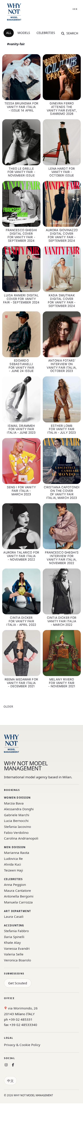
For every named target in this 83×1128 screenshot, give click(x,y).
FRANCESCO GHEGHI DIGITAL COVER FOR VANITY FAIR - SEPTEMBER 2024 (21, 235)
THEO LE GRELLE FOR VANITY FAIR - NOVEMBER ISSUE (21, 172)
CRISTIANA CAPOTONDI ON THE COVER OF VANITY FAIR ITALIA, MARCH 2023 (61, 492)
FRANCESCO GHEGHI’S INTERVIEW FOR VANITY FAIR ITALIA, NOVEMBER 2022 (62, 558)
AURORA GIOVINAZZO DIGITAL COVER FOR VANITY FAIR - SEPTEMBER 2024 (62, 235)
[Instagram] (6, 1065)
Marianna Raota (16, 852)
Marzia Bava (14, 803)
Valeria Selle (13, 954)
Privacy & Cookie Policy (22, 1045)
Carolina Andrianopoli (21, 838)
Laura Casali (13, 916)
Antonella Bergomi (18, 896)
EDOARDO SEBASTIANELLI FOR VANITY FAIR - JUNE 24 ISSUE (21, 366)
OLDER (8, 706)
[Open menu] (74, 9)
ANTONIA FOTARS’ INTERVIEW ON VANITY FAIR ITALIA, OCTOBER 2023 (62, 366)
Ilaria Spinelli (14, 937)
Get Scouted (17, 983)
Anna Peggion (15, 884)
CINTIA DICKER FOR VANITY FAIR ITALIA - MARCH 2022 (61, 621)
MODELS (23, 33)
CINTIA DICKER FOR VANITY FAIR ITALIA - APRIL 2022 (21, 621)
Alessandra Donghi (19, 809)
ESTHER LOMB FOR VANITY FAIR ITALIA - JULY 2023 (61, 429)
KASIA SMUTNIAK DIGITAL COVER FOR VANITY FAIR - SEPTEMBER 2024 (61, 301)
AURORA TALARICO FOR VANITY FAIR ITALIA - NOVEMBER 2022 (21, 556)
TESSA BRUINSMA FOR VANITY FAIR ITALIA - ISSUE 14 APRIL (21, 107)
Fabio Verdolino (16, 832)
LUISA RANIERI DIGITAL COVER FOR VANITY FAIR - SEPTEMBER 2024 (21, 299)
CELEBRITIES (46, 33)
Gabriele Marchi (16, 815)
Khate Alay (12, 942)
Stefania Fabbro (16, 931)
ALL (8, 33)
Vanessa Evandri (17, 948)
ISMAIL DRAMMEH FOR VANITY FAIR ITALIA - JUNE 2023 (21, 429)
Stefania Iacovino (17, 826)
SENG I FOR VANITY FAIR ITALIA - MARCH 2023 (21, 490)
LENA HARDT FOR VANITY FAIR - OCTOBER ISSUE (61, 172)
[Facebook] (13, 1065)
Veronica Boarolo (17, 960)
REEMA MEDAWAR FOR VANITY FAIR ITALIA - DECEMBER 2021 (21, 683)
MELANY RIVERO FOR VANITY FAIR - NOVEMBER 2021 (61, 683)
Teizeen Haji (13, 870)
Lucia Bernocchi (16, 820)
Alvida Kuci (12, 864)
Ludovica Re (13, 858)
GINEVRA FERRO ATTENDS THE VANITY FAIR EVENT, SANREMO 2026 (62, 109)
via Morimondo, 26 (22, 1008)
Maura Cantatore (17, 890)
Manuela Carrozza (18, 902)
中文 (10, 1080)
